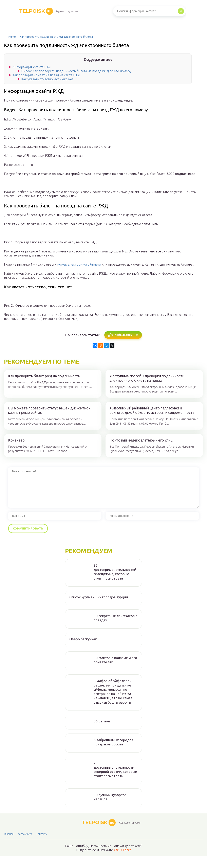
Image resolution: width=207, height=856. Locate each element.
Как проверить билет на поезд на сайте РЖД (46, 75)
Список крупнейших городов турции (98, 597)
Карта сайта (25, 833)
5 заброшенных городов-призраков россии (114, 742)
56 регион (102, 721)
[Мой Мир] (106, 345)
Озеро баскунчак (83, 639)
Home (12, 36)
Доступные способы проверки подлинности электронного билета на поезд (147, 378)
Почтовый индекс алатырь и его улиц (141, 440)
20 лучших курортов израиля (110, 797)
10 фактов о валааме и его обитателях (115, 660)
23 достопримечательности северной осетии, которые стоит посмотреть (115, 769)
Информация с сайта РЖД (31, 67)
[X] (112, 345)
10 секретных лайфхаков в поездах (115, 618)
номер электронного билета (79, 264)
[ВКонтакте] (95, 345)
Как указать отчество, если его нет (47, 79)
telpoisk (35, 11)
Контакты (41, 833)
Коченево (16, 440)
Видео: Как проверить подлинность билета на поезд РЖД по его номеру (76, 71)
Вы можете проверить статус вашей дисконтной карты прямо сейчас (49, 410)
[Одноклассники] (100, 345)
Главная (9, 833)
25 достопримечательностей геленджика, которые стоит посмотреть (115, 571)
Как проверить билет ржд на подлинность (44, 376)
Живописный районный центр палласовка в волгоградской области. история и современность (152, 410)
